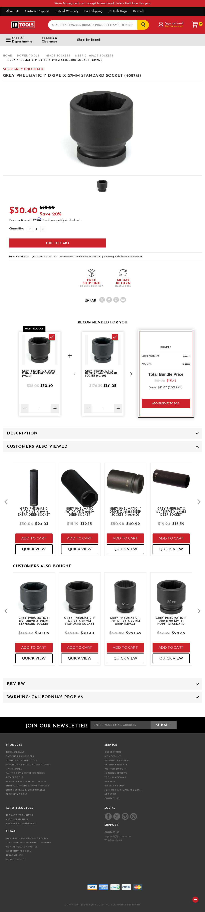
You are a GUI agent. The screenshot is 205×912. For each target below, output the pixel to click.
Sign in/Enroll (174, 23)
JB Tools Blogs (118, 11)
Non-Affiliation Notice (21, 847)
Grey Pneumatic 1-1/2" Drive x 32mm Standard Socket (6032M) (33, 621)
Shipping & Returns (117, 760)
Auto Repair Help (17, 819)
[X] (102, 300)
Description (22, 433)
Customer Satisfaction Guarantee (28, 843)
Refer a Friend (114, 786)
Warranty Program (19, 851)
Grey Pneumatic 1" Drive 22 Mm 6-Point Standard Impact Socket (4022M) (171, 621)
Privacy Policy (16, 859)
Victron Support (116, 769)
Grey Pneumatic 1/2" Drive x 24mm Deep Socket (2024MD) (171, 511)
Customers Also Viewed (37, 447)
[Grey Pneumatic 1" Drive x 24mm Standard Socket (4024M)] (79, 601)
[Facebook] (109, 300)
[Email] (123, 300)
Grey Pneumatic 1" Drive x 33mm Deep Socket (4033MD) (125, 511)
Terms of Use (14, 855)
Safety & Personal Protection (26, 782)
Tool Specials (15, 752)
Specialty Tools (16, 794)
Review (16, 684)
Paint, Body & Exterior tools (25, 773)
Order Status (113, 752)
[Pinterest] (116, 300)
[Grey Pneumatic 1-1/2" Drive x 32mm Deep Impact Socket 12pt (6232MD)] (125, 601)
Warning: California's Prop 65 (45, 697)
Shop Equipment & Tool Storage (27, 786)
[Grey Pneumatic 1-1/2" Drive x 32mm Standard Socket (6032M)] (34, 601)
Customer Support (37, 11)
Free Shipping (93, 11)
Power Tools (14, 777)
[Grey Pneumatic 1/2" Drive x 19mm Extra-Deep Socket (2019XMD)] (34, 491)
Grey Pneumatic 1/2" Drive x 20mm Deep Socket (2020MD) (79, 511)
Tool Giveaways (115, 777)
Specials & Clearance (49, 39)
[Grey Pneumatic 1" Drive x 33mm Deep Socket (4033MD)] (125, 485)
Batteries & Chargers (20, 756)
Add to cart (33, 538)
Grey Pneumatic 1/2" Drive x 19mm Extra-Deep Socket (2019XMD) (33, 511)
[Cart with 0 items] (195, 24)
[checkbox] (52, 337)
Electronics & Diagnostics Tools (28, 765)
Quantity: (16, 228)
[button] (74, 373)
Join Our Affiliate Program (123, 790)
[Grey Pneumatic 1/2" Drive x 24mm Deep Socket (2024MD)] (171, 482)
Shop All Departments (22, 39)
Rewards (138, 11)
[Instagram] (133, 816)
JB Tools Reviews (116, 773)
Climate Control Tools (21, 760)
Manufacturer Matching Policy (27, 838)
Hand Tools (14, 769)
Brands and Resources (21, 824)
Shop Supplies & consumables (25, 790)
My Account (113, 756)
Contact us (112, 832)
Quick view (34, 549)
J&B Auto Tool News (19, 815)
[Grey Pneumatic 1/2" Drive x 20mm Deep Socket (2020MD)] (79, 492)
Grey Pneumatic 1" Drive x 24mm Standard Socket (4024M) (79, 621)
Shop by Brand (88, 39)
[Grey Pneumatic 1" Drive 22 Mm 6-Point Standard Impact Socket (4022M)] (171, 601)
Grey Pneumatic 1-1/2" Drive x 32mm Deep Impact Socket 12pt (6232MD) (125, 621)
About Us (12, 11)
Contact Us (112, 798)
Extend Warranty (66, 11)
